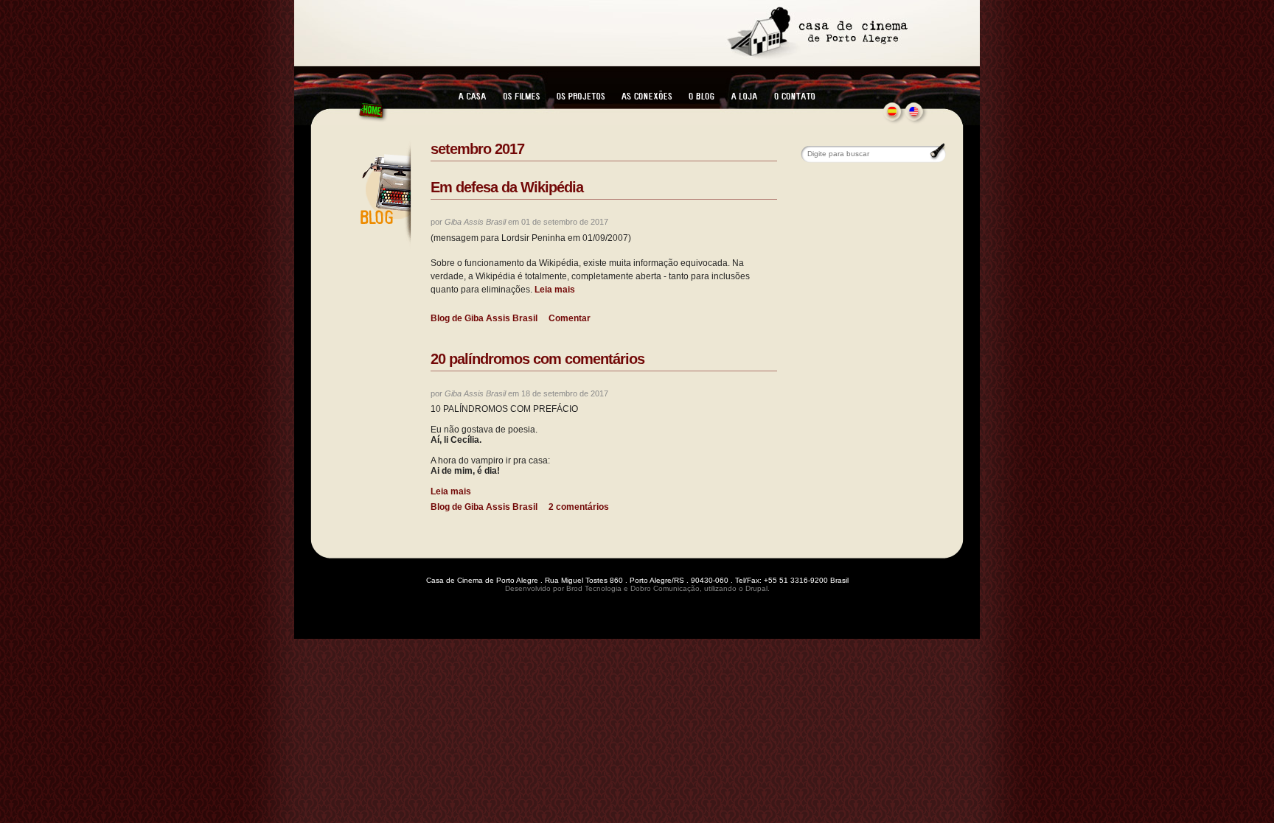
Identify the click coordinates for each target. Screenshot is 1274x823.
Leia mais (553, 289)
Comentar (570, 318)
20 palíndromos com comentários (537, 359)
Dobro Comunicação (665, 588)
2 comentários (579, 507)
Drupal (756, 588)
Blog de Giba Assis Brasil (484, 318)
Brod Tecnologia (594, 588)
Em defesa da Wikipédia (507, 187)
